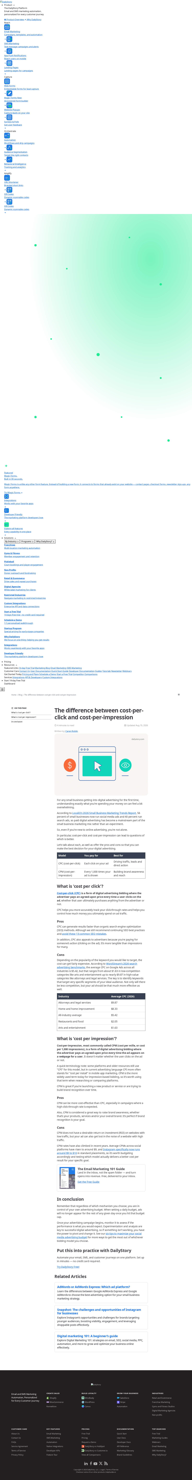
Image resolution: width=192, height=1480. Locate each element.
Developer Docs (124, 1442)
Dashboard (9, 683)
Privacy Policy (17, 1454)
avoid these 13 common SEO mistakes (84, 934)
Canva (87, 1406)
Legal (102, 1469)
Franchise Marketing (161, 1402)
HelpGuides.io (110, 1472)
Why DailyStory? (44, 541)
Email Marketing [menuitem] (58, 668)
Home (13, 695)
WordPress (89, 1402)
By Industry (11, 541)
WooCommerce (56, 1402)
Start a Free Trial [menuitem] (64, 674)
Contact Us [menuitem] (24, 671)
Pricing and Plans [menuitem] (30, 674)
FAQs (13, 1442)
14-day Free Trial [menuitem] (26, 668)
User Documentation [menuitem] (40, 671)
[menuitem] (98, 32)
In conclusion (16, 721)
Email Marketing (53, 1433)
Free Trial (86, 1433)
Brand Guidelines (124, 1454)
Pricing (7, 661)
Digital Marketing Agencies (163, 1410)
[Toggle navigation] (2, 689)
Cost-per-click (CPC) (69, 893)
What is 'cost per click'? (20, 712)
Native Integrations (54, 1446)
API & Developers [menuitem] (33, 677)
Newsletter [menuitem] (116, 671)
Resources (9, 664)
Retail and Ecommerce (161, 1398)
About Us (15, 1433)
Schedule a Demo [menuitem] (47, 674)
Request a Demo (89, 1442)
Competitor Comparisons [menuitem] (85, 674)
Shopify (53, 1398)
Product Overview (15, 19)
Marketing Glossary (125, 1450)
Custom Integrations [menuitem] (52, 677)
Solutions (9, 537)
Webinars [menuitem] (127, 671)
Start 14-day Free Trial (14, 680)
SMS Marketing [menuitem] (74, 668)
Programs (26, 541)
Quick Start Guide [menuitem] (59, 671)
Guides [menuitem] (98, 671)
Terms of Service (18, 1450)
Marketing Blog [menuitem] (42, 668)
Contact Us (16, 1437)
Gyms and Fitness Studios (163, 1406)
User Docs (121, 1437)
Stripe (122, 1402)
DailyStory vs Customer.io (96, 1450)
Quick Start (122, 1433)
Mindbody (89, 1398)
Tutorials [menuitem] (106, 671)
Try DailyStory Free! (68, 1267)
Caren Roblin (71, 731)
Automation (122, 1406)
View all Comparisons (91, 1454)
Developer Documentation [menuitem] (82, 671)
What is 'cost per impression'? (23, 717)
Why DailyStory (33, 19)
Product (8, 5)
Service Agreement (19, 1446)
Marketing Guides (160, 1437)
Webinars (156, 1442)
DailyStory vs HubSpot (94, 1446)
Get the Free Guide (88, 1182)
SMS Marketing (53, 1437)
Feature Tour (51, 1454)
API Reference (123, 1446)
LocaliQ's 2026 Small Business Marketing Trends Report (104, 813)
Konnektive (51, 1406)
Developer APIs (53, 1450)
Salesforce (124, 1398)
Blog (20, 695)
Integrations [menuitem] (19, 677)
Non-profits (157, 1415)
